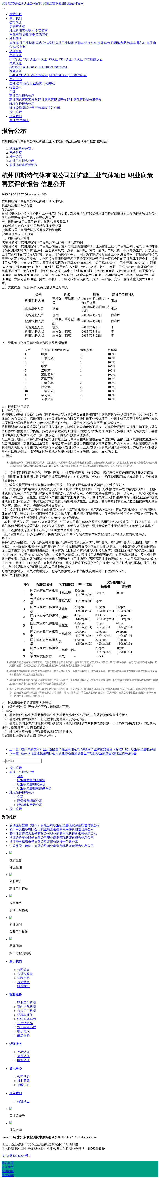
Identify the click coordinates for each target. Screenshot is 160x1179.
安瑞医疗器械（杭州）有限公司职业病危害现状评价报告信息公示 (54, 825)
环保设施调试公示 (29, 800)
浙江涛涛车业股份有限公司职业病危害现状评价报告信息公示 (51, 837)
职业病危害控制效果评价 (34, 788)
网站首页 (15, 14)
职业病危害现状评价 (23, 165)
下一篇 (73, 753)
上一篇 (82, 749)
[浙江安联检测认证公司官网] (80, 4)
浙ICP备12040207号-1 (16, 1155)
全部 (12, 43)
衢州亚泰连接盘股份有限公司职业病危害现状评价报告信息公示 (53, 833)
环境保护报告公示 (21, 792)
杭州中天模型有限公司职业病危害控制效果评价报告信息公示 (51, 829)
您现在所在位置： (21, 148)
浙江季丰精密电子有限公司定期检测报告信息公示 (43, 841)
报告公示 (15, 156)
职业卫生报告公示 (21, 160)
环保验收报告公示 (29, 804)
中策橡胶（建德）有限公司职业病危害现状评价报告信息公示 (51, 845)
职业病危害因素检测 (31, 780)
